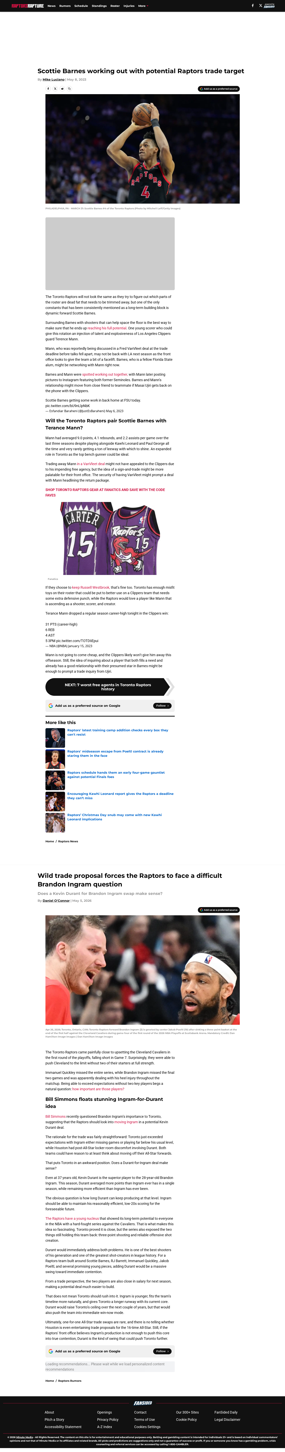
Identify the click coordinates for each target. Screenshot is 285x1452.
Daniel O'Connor (56, 901)
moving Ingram (126, 1122)
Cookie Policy (186, 1419)
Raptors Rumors (69, 1381)
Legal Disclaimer (227, 1419)
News (51, 6)
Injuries (129, 6)
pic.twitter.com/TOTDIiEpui (77, 641)
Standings (99, 6)
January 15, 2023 (80, 646)
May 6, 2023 (114, 411)
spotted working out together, (105, 374)
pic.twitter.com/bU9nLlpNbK (67, 406)
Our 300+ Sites (187, 1412)
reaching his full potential (107, 328)
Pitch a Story (54, 1419)
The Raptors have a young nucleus (72, 1218)
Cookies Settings (147, 1427)
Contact (140, 1412)
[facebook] (253, 5)
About (49, 1412)
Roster (115, 6)
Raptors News (68, 841)
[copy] (69, 88)
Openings (104, 1412)
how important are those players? (98, 1089)
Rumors (65, 6)
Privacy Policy (108, 1419)
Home (49, 841)
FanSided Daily (226, 1412)
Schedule (81, 6)
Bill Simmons (55, 1116)
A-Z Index (104, 1427)
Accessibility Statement (63, 1427)
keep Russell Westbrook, (91, 587)
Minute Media (24, 1437)
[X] (260, 5)
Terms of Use (144, 1419)
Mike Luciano (53, 79)
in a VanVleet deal (90, 464)
